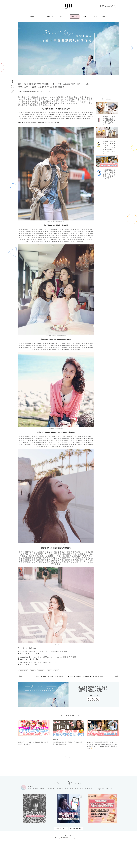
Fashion (62, 16)
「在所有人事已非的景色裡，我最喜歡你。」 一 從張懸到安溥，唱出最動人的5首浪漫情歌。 (68, 676)
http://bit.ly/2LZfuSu (28, 659)
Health (85, 16)
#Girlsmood (23, 670)
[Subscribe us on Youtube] (106, 6)
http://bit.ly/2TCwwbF (29, 653)
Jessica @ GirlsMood (23, 91)
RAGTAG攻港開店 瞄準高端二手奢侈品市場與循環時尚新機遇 (38, 122)
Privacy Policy (68, 836)
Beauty (50, 16)
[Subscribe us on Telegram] (109, 6)
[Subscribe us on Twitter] (112, 6)
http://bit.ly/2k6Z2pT (28, 664)
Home (32, 16)
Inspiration (23, 79)
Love (94, 16)
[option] (34, 733)
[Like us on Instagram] (103, 6)
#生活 (56, 670)
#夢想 (32, 670)
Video (104, 16)
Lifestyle (74, 16)
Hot (41, 16)
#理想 (49, 670)
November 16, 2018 (34, 91)
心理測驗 (55, 739)
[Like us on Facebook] (100, 6)
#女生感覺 (41, 670)
